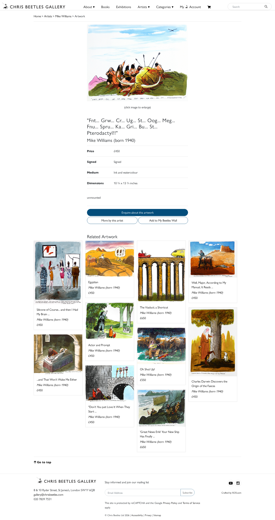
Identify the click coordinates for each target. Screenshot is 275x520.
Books (105, 6)
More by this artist (112, 220)
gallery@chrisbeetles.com (48, 494)
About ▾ (89, 6)
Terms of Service (191, 503)
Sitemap (157, 515)
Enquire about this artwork (138, 212)
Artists (48, 16)
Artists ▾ (144, 6)
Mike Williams (63, 16)
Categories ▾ (164, 6)
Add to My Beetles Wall (163, 220)
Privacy (148, 515)
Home (37, 16)
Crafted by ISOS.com (231, 492)
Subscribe (187, 492)
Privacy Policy (170, 503)
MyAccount (190, 6)
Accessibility (137, 515)
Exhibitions (123, 6)
